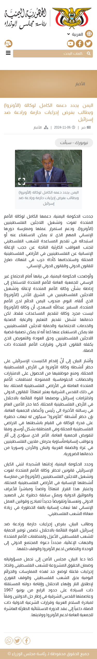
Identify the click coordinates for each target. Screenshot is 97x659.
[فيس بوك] (79, 43)
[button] (79, 34)
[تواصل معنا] (8, 43)
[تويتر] (88, 43)
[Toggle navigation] (8, 53)
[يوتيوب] (70, 43)
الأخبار (80, 84)
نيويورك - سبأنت (74, 142)
